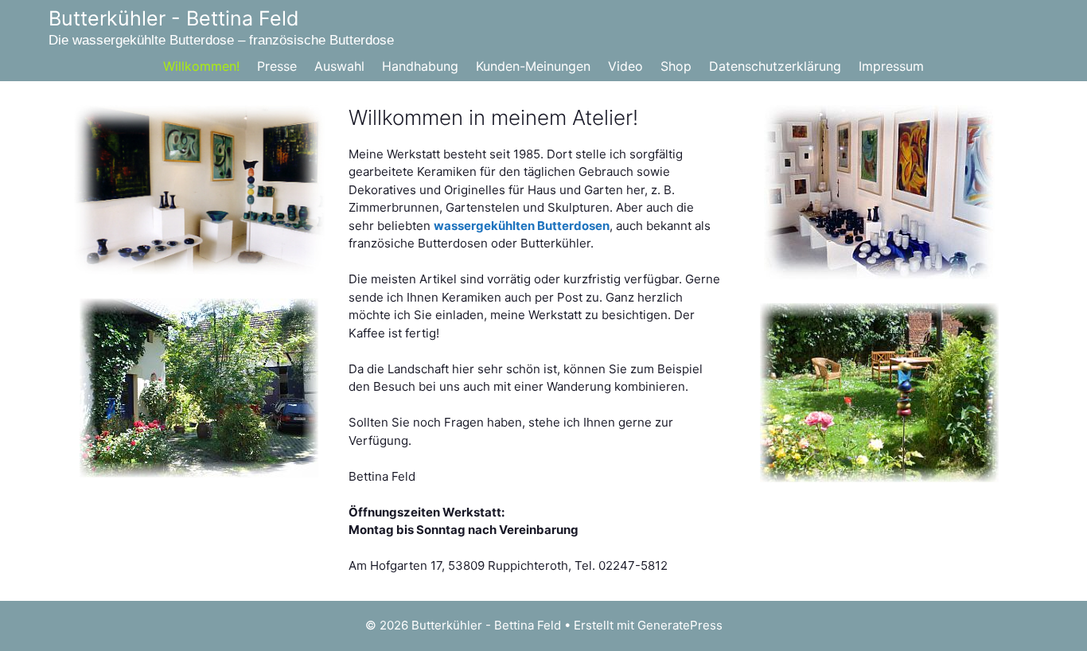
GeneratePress (680, 625)
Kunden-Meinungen (533, 66)
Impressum (891, 66)
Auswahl (339, 66)
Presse (277, 66)
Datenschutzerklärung (775, 66)
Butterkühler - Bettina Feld (174, 18)
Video (625, 66)
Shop (676, 66)
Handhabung (420, 66)
